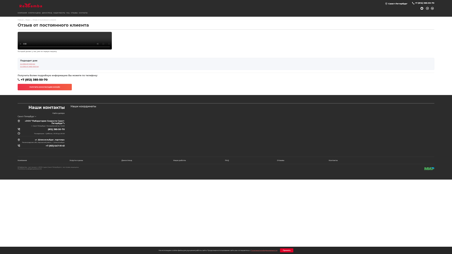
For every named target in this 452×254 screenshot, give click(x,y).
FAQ (68, 13)
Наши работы (59, 13)
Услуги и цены (76, 160)
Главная (21, 20)
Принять (287, 250)
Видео (28, 20)
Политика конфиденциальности (30, 169)
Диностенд (47, 13)
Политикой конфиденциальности (264, 250)
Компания (22, 160)
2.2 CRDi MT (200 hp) (27, 64)
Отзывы (74, 13)
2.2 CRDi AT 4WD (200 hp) (29, 66)
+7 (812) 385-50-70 (424, 3)
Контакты (83, 13)
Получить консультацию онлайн (44, 87)
